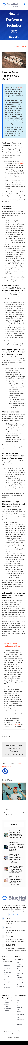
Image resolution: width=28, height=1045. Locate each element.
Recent (14, 824)
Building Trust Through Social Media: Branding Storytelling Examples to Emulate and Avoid (16, 846)
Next (23, 46)
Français (10, 1037)
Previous (18, 46)
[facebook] (9, 914)
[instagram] (13, 914)
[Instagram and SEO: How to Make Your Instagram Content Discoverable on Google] (6, 857)
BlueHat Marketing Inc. (11, 764)
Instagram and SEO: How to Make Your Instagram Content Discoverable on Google (15, 857)
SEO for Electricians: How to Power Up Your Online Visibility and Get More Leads (16, 868)
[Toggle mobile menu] (25, 4)
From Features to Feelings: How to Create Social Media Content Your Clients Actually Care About (15, 834)
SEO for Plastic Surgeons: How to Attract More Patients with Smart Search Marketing (16, 879)
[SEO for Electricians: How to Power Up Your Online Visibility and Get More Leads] (6, 868)
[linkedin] (17, 914)
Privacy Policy (16, 1037)
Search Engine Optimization (7, 959)
